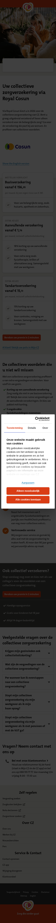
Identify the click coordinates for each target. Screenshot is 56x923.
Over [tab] (45, 428)
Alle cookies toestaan (28, 499)
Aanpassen (28, 483)
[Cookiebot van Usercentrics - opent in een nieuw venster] (37, 419)
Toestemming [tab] (15, 428)
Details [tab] (32, 428)
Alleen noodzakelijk (28, 491)
